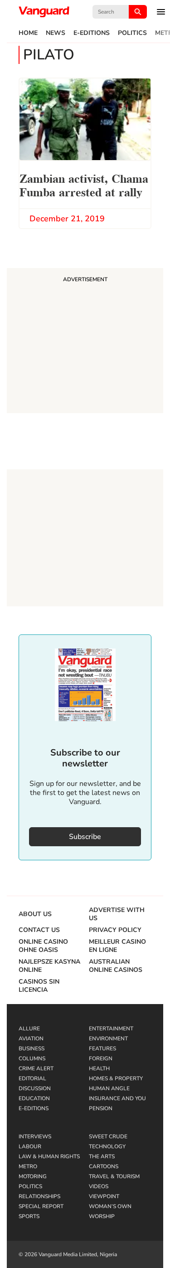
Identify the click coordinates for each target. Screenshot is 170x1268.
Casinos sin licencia (39, 986)
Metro (28, 1166)
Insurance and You (117, 1098)
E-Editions (91, 33)
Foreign (100, 1058)
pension (100, 1108)
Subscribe (85, 837)
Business (31, 1048)
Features (102, 1048)
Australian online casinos (115, 966)
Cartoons (103, 1166)
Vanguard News (44, 12)
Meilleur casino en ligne (117, 946)
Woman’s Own (110, 1206)
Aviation (31, 1038)
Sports (29, 1216)
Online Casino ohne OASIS (43, 946)
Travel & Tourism (114, 1176)
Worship (102, 1216)
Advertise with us (117, 914)
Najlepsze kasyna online (49, 966)
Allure (29, 1028)
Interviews (35, 1136)
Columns (32, 1058)
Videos (98, 1186)
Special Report (41, 1206)
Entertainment (111, 1028)
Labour (30, 1146)
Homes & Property (116, 1078)
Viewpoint (104, 1196)
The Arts (102, 1156)
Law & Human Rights (49, 1156)
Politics (132, 33)
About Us (35, 914)
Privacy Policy (115, 930)
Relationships (39, 1196)
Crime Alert (36, 1068)
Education (34, 1098)
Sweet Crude (108, 1136)
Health (99, 1068)
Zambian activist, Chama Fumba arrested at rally (83, 184)
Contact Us (39, 930)
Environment (108, 1038)
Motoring (33, 1176)
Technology (107, 1146)
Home (28, 33)
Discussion (35, 1088)
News (55, 33)
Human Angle (109, 1088)
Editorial (32, 1078)
